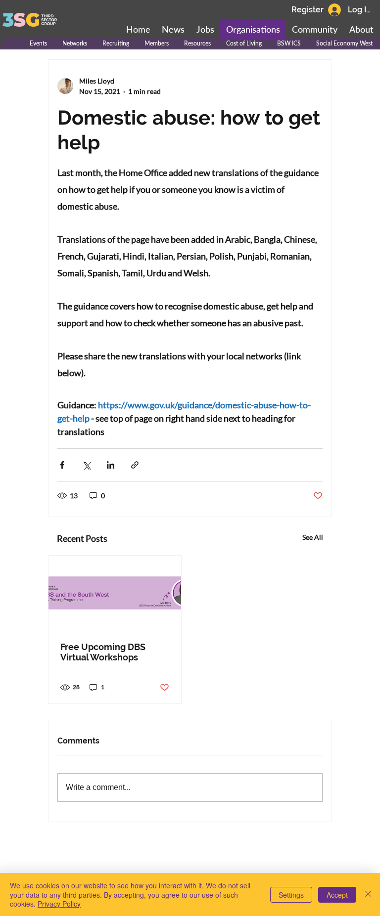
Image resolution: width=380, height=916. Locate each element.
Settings (291, 895)
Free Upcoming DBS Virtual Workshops (102, 652)
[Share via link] (135, 465)
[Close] (368, 894)
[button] (314, 30)
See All (312, 537)
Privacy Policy (59, 904)
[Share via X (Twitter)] (86, 465)
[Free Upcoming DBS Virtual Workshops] (114, 593)
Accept (337, 895)
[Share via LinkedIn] (110, 465)
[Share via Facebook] (62, 465)
